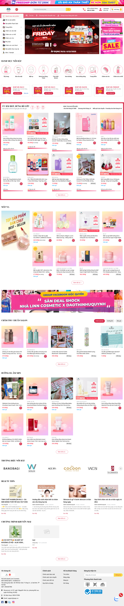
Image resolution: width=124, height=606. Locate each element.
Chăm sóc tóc (106, 76)
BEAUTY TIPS (8, 481)
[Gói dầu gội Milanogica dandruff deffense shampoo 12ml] (112, 337)
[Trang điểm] (93, 70)
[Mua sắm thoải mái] (72, 468)
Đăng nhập (105, 10)
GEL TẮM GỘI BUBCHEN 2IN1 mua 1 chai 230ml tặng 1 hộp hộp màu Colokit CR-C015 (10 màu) (37, 180)
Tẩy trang (6, 76)
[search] (68, 9)
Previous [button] (28, 37)
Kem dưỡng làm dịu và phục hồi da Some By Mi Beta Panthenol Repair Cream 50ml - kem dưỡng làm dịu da (37, 405)
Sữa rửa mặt (18, 76)
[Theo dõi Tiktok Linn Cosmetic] (6, 602)
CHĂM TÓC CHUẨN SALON (14, 320)
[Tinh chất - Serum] (56, 70)
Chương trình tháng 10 (63, 108)
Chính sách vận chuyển (49, 577)
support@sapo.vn (13, 598)
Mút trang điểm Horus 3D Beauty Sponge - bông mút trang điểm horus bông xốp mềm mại (110, 180)
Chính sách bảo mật (49, 574)
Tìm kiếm (66, 574)
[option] (62, 36)
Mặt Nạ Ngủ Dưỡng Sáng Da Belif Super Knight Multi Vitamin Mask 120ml (89, 271)
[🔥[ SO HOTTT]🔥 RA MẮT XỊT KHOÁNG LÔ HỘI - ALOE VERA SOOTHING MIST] (15, 531)
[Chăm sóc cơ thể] (118, 70)
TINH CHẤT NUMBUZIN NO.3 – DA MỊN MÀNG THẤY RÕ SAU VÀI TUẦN (14, 501)
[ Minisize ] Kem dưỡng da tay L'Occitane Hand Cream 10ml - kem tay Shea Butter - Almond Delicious (12, 405)
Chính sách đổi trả (48, 580)
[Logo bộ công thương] (93, 591)
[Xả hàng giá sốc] (32, 468)
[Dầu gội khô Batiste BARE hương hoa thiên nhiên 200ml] (87, 337)
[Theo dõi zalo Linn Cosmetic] (10, 602)
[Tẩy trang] (6, 70)
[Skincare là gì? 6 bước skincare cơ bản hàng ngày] (77, 491)
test (33, 540)
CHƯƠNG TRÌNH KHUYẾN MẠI (16, 522)
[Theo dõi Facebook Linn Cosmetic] (2, 602)
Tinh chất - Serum (56, 77)
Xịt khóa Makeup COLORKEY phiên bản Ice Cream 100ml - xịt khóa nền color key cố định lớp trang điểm (12, 441)
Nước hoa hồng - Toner (43, 77)
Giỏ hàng (66, 583)
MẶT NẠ (5, 207)
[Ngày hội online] (11, 468)
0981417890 (90, 10)
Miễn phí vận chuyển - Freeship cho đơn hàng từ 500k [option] (87, 108)
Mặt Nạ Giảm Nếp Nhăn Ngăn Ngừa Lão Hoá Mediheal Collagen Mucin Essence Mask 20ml (61, 180)
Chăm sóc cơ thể (118, 76)
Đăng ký (65, 580)
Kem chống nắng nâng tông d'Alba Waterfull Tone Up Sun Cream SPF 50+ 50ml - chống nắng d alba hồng (111, 405)
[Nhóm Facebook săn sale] (62, 301)
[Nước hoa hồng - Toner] (43, 70)
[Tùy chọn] (119, 183)
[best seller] (15, 230)
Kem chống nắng (81, 76)
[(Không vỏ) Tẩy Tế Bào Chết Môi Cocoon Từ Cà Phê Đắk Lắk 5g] (86, 164)
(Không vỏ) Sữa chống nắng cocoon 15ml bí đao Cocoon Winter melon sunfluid (62, 140)
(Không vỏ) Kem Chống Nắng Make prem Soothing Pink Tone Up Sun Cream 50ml (62, 405)
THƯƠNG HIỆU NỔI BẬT (13, 461)
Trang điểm (93, 76)
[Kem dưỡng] (68, 70)
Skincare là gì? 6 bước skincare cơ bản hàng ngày (77, 501)
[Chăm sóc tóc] (106, 70)
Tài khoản (106, 8)
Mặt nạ (31, 76)
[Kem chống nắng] (81, 70)
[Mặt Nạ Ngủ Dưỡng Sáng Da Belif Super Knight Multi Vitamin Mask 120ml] (89, 256)
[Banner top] (62, 3)
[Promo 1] (112, 27)
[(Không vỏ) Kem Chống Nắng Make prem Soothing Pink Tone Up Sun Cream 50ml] (62, 388)
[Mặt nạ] (31, 70)
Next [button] (96, 37)
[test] (46, 531)
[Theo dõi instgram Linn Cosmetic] (13, 602)
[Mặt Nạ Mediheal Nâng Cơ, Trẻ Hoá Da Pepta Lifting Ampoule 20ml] (86, 123)
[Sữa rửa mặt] (19, 70)
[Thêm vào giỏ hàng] (120, 408)
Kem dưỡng (68, 76)
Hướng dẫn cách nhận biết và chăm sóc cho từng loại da (45, 501)
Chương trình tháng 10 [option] (111, 108)
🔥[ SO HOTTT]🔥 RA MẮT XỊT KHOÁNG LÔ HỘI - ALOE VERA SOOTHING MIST (12, 541)
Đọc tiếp (3, 513)
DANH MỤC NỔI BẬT (11, 61)
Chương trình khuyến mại (47, 15)
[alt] (92, 468)
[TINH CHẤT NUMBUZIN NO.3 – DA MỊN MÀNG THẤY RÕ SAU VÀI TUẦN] (15, 491)
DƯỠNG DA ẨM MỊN (11, 373)
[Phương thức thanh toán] (95, 584)
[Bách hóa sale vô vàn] (52, 468)
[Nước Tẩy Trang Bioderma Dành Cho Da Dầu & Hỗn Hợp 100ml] (13, 164)
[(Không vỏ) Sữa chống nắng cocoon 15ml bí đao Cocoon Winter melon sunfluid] (62, 123)
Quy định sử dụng (48, 583)
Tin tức (31, 15)
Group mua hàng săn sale (69, 15)
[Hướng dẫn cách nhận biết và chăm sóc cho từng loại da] (46, 491)
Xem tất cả (61, 195)
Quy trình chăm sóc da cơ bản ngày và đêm (108, 501)
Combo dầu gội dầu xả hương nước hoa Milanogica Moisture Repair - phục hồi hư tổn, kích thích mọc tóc (37, 353)
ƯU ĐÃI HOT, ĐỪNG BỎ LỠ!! (15, 106)
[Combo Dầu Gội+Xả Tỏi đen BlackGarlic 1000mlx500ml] (62, 337)
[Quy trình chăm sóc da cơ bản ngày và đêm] (108, 491)
